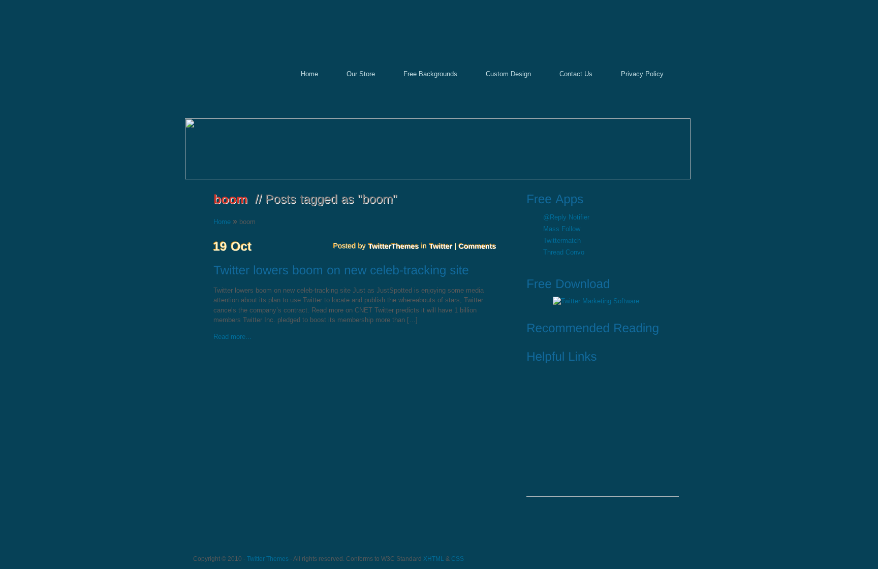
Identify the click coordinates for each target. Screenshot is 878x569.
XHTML (433, 558)
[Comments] (477, 246)
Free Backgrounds (430, 74)
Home (309, 74)
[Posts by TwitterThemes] (393, 246)
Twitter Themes (268, 558)
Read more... (232, 336)
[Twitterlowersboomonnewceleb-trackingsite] (358, 271)
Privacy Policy (642, 74)
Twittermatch (562, 240)
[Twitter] (441, 246)
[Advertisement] (602, 432)
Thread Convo (563, 252)
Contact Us (575, 74)
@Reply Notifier (566, 217)
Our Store (361, 74)
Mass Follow (561, 229)
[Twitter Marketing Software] (596, 301)
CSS (457, 558)
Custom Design (508, 74)
